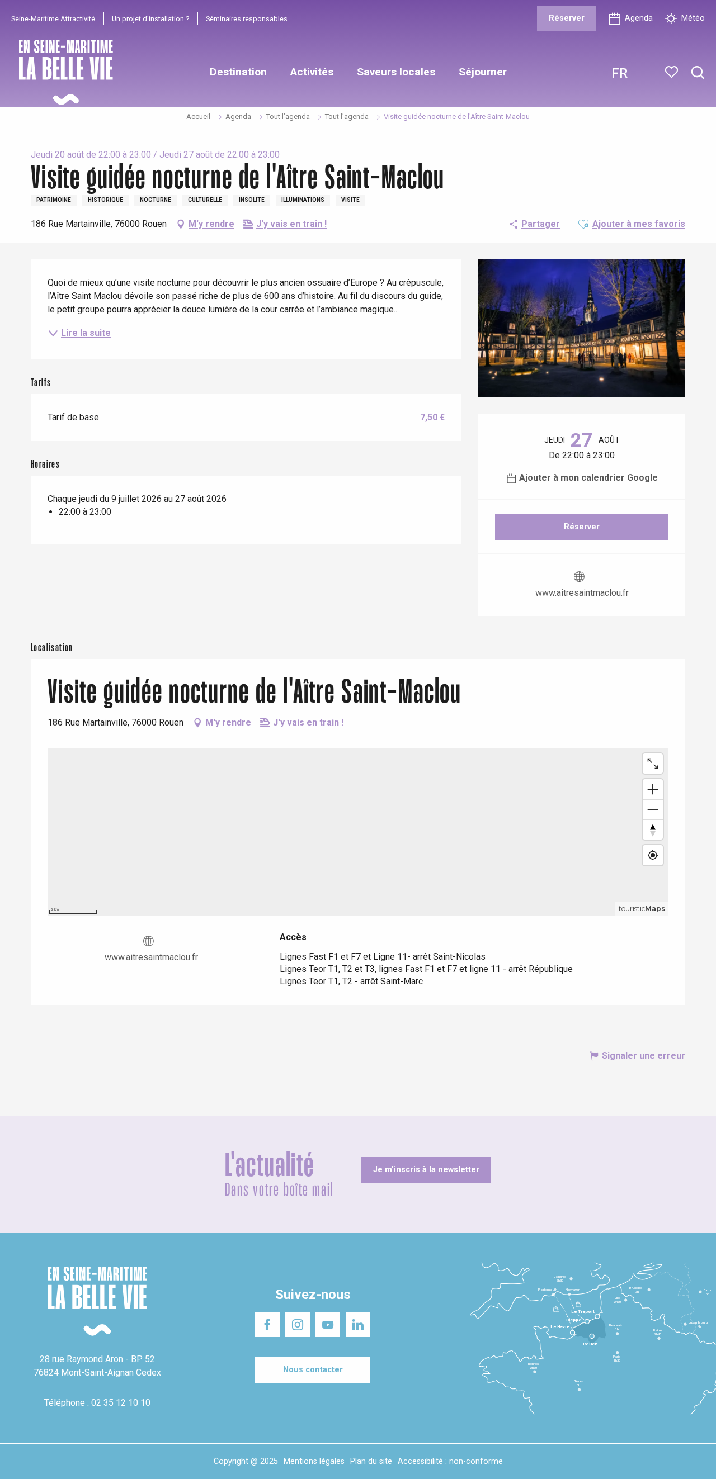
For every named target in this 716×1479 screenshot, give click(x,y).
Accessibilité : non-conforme (450, 1461)
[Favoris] (672, 72)
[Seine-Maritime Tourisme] (61, 72)
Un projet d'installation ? (150, 19)
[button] (697, 73)
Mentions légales (314, 1461)
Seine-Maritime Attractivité (53, 19)
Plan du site (371, 1461)
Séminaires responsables (247, 19)
